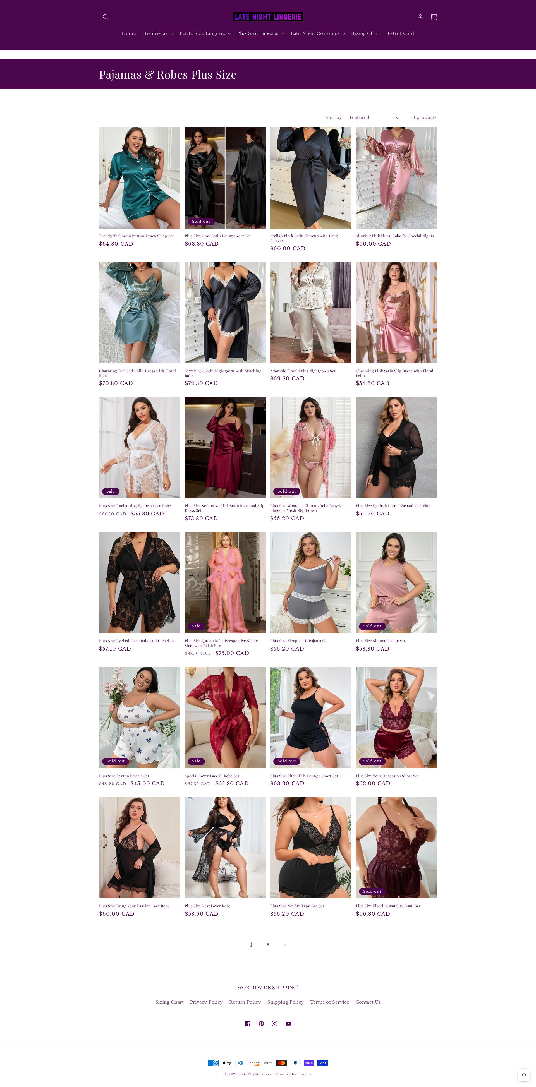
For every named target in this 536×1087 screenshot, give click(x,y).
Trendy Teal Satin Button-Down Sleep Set (136, 236)
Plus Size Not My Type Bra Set (297, 906)
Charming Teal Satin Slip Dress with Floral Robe (137, 373)
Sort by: (334, 117)
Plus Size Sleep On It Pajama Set (299, 641)
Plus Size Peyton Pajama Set (124, 776)
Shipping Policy (285, 1002)
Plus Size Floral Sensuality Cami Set (388, 906)
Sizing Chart (169, 1002)
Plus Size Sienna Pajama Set (381, 641)
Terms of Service (330, 1002)
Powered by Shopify (294, 1074)
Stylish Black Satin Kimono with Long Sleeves (304, 238)
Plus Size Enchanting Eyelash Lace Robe (135, 505)
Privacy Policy (206, 1002)
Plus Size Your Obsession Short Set (387, 776)
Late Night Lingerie (257, 1074)
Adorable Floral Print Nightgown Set (303, 371)
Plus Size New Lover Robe (208, 906)
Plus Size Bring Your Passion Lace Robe (134, 906)
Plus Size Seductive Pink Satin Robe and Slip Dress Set (225, 508)
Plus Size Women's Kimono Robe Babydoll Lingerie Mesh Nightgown (307, 508)
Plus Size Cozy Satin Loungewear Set (218, 236)
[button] (106, 17)
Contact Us (368, 1002)
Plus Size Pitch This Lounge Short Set (304, 776)
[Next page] (284, 945)
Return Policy (245, 1002)
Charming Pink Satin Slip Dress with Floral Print (395, 373)
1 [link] (251, 945)
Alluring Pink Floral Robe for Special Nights (395, 236)
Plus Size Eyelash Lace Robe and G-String (393, 505)
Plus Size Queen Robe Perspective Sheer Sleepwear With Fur (221, 643)
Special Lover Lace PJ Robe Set (212, 776)
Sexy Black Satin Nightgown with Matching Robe (223, 373)
